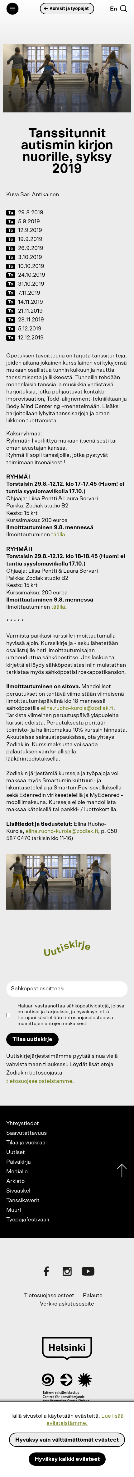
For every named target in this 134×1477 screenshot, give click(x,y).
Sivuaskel (18, 1191)
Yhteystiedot (22, 1123)
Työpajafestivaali (27, 1220)
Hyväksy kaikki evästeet (67, 1459)
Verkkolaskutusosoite (67, 1304)
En (113, 9)
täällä (58, 535)
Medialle (17, 1172)
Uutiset (15, 1152)
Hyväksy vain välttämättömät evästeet (67, 1440)
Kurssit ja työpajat (69, 8)
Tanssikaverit (23, 1200)
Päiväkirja (18, 1162)
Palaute (93, 1295)
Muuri (13, 1210)
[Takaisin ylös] (122, 1172)
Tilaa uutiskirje (32, 1039)
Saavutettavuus (26, 1133)
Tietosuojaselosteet (49, 1295)
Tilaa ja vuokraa (25, 1143)
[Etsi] (123, 8)
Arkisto (15, 1181)
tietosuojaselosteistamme (39, 1081)
